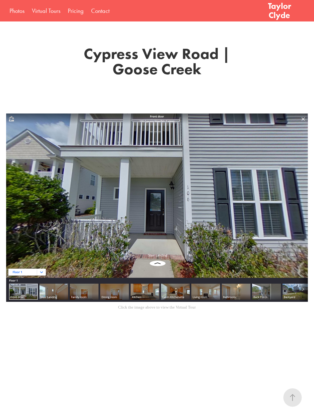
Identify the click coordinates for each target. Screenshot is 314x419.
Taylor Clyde (280, 10)
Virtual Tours (46, 10)
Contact (100, 10)
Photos (17, 10)
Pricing (76, 10)
